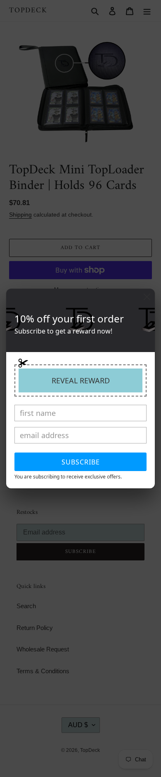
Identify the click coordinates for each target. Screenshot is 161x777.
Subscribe (81, 462)
